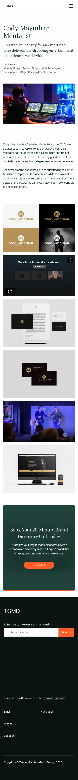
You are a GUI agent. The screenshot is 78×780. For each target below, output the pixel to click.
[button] (70, 6)
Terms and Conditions (54, 698)
